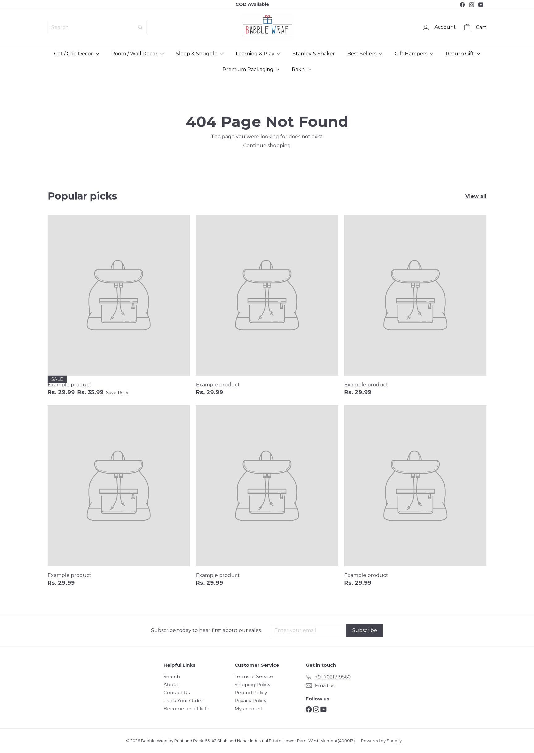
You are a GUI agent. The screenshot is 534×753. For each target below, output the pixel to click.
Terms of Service (254, 676)
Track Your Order (183, 701)
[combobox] (97, 27)
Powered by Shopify (381, 740)
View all (475, 196)
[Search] (140, 27)
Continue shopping (267, 145)
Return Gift (460, 54)
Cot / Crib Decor (74, 54)
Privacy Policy (250, 701)
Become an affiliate (186, 709)
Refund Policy (251, 692)
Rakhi (299, 69)
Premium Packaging (248, 69)
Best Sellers (362, 54)
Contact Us (176, 692)
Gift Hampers (412, 54)
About (170, 684)
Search (171, 676)
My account (248, 709)
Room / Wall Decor (135, 54)
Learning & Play (256, 54)
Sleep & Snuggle (197, 54)
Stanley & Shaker (314, 54)
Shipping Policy (252, 684)
